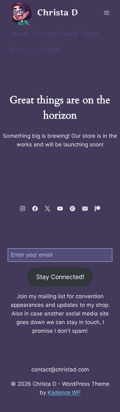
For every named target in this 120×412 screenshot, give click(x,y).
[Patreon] (97, 208)
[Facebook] (34, 208)
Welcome (19, 33)
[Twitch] (72, 208)
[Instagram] (22, 208)
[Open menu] (106, 13)
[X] (47, 208)
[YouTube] (60, 208)
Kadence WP (64, 392)
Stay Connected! (60, 277)
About (16, 49)
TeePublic (51, 49)
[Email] (85, 208)
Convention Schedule (55, 33)
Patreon (90, 33)
